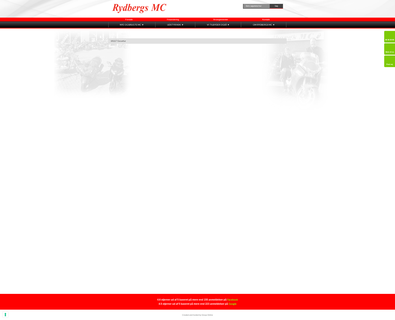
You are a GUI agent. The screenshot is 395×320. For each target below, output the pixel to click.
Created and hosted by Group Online (197, 315)
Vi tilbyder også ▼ (218, 24)
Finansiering (173, 19)
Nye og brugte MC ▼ (132, 24)
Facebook (232, 299)
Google (232, 303)
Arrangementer (220, 19)
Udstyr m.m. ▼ (175, 24)
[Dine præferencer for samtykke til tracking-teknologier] (5, 315)
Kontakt (266, 19)
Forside (129, 19)
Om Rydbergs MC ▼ (264, 24)
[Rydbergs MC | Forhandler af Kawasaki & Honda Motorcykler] (139, 8)
